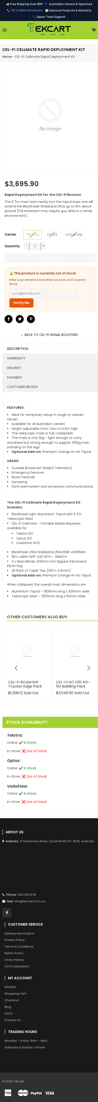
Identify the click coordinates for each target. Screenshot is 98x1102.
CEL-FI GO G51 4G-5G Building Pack (73, 684)
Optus (52, 234)
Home (7, 56)
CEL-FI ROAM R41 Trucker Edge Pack (25, 684)
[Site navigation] (4, 30)
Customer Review (22, 386)
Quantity (12, 246)
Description (17, 348)
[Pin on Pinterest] (31, 319)
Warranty (16, 358)
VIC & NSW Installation (27, 10)
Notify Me (21, 302)
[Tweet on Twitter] (20, 319)
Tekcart (18, 1081)
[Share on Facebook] (9, 319)
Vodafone (74, 234)
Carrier (10, 234)
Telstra (32, 234)
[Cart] (93, 30)
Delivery (14, 367)
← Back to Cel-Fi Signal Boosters (49, 334)
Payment (14, 377)
